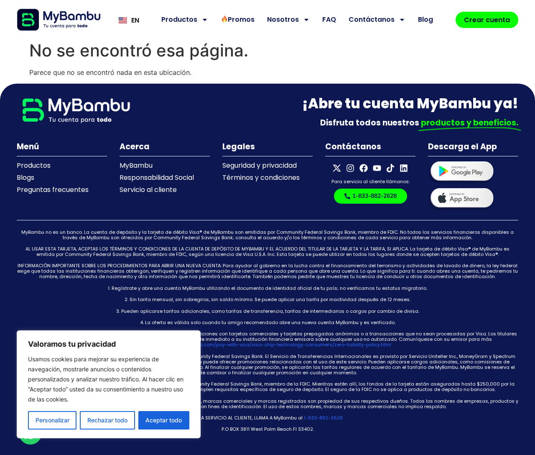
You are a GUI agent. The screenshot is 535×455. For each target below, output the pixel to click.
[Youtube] (377, 168)
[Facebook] (363, 168)
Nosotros (283, 19)
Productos (179, 19)
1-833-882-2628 (323, 417)
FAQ (329, 19)
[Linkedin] (403, 168)
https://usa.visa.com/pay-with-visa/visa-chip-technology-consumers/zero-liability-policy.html (278, 344)
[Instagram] (350, 168)
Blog (425, 19)
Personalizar (52, 420)
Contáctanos (372, 19)
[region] (109, 384)
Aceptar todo (163, 420)
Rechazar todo (107, 420)
